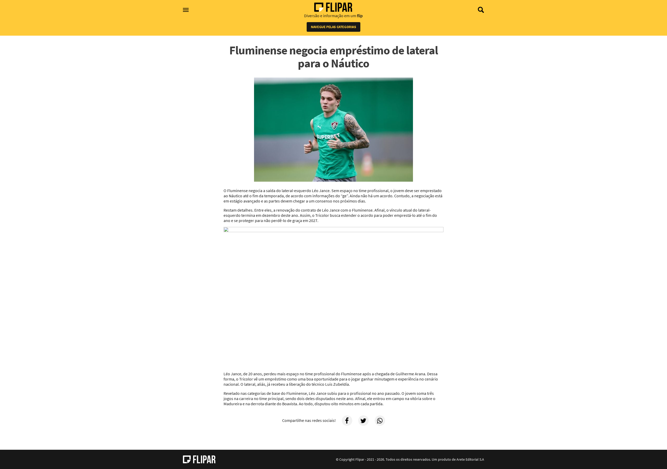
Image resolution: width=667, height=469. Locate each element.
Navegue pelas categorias (333, 26)
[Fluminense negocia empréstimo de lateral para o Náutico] (333, 130)
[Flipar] (199, 459)
